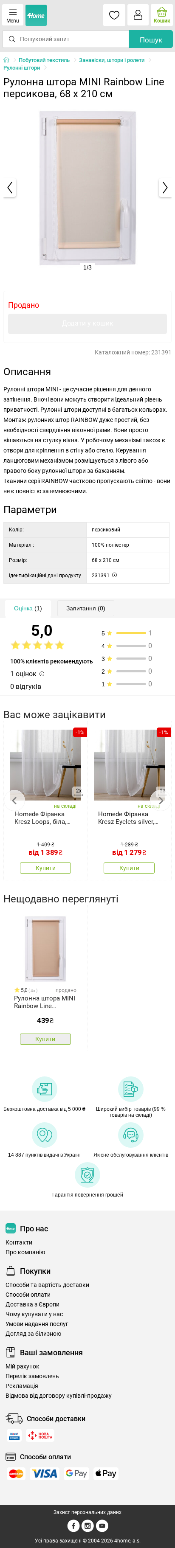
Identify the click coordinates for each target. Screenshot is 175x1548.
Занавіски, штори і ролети (111, 60)
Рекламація (22, 1386)
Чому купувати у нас (34, 1314)
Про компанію (25, 1252)
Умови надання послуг (37, 1324)
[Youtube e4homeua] (102, 1531)
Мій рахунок (23, 1366)
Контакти (19, 1242)
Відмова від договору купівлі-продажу (59, 1396)
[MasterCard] (16, 1473)
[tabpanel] (87, 188)
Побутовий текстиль (44, 60)
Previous (14, 800)
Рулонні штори (21, 68)
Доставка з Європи (32, 1304)
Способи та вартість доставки (47, 1285)
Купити (46, 868)
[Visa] (44, 1473)
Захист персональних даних (87, 1512)
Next (160, 800)
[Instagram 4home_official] (87, 1531)
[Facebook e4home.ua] (73, 1531)
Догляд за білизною (33, 1334)
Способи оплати (28, 1295)
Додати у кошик (87, 323)
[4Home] (9, 60)
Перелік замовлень (32, 1376)
